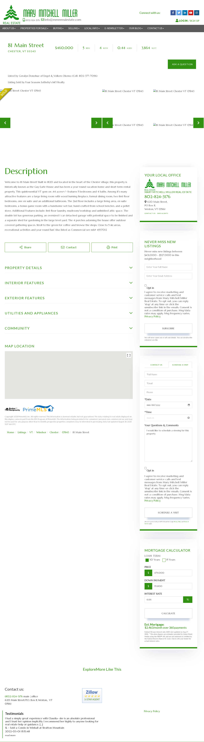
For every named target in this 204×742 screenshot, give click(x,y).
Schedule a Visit (180, 365)
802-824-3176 (157, 196)
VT (31, 432)
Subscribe (168, 328)
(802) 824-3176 (14, 696)
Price (148, 566)
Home (10, 432)
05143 (65, 432)
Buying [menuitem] (57, 28)
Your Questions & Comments (161, 425)
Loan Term (152, 555)
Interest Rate (153, 593)
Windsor (41, 432)
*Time (148, 412)
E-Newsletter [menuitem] (114, 28)
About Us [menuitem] (8, 28)
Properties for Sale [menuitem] (33, 28)
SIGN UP (194, 20)
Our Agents (162, 213)
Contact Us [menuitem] (154, 28)
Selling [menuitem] (73, 28)
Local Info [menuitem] (91, 28)
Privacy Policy (152, 316)
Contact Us (150, 213)
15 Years (170, 559)
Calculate (168, 613)
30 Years (154, 559)
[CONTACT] (182, 64)
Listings (22, 432)
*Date (148, 399)
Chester (54, 432)
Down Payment (155, 580)
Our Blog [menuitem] (135, 28)
